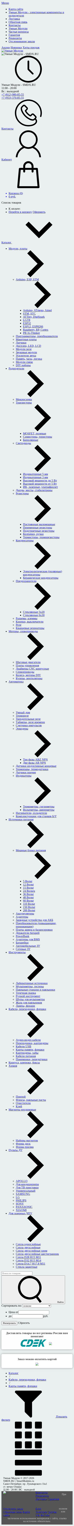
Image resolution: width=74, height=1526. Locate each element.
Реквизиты (42, 1495)
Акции (5, 47)
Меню (5, 2)
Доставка (41, 1499)
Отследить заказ (13, 1508)
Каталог (6, 242)
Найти (60, 1302)
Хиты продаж (31, 47)
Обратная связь (12, 1512)
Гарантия (53, 1499)
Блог (38, 1508)
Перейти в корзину (20, 211)
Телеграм (41, 1512)
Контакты (42, 1492)
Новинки (16, 47)
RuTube (45, 1515)
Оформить (39, 211)
